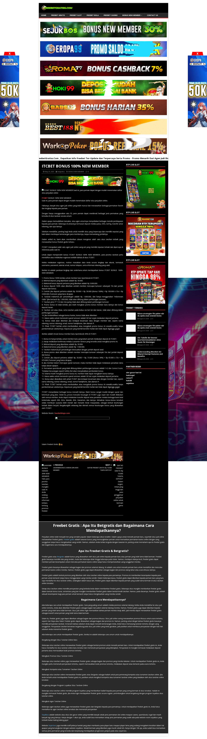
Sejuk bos (52, 725)
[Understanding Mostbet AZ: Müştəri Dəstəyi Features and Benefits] (131, 356)
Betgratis (60, 557)
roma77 (129, 378)
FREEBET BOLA (93, 15)
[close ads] (197, 53)
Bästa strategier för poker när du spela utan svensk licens (151, 314)
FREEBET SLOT (76, 15)
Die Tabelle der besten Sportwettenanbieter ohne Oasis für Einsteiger (149, 340)
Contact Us (152, 15)
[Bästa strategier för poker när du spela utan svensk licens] (131, 318)
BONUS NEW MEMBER (131, 15)
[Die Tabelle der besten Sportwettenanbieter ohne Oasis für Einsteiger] (131, 342)
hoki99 (129, 380)
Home (43, 15)
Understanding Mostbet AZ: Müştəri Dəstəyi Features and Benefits (150, 354)
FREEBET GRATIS (58, 15)
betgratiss (61, 171)
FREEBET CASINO (111, 15)
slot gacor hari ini (133, 372)
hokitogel (130, 375)
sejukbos (130, 383)
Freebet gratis (69, 539)
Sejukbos (45, 715)
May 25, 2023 (49, 171)
